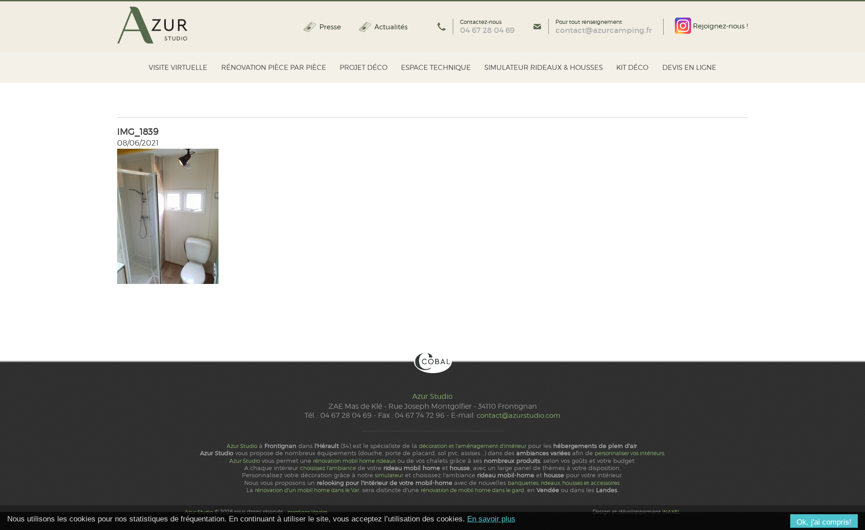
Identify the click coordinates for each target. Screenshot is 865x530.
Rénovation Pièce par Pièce (273, 68)
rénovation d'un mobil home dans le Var (307, 490)
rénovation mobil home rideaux (354, 461)
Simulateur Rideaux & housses (543, 68)
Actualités (391, 27)
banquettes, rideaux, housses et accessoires (563, 483)
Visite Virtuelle (178, 68)
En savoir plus (491, 519)
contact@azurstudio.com (518, 415)
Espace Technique (436, 68)
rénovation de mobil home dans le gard (472, 490)
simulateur (389, 475)
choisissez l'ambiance (328, 468)
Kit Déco (632, 68)
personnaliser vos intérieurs (629, 453)
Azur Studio (432, 396)
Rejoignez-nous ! (719, 26)
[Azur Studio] (152, 25)
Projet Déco (363, 68)
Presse (330, 27)
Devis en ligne (689, 68)
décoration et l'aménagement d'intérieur (472, 446)
